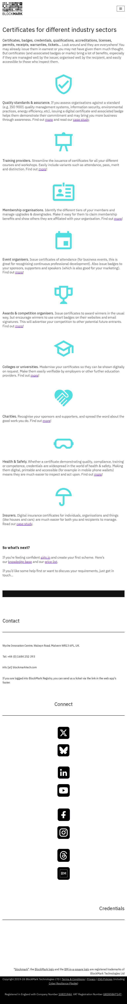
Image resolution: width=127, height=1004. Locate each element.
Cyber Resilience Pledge (63, 983)
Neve (48, 1000)
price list (51, 561)
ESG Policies (105, 979)
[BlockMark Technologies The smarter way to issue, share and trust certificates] (12, 8)
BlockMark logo (44, 969)
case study (81, 119)
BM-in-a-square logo (76, 969)
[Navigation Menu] (121, 8)
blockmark (21, 969)
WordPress (75, 1000)
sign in (45, 557)
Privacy (91, 979)
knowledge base (20, 561)
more (49, 119)
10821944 (65, 994)
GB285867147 (112, 994)
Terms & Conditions (73, 979)
